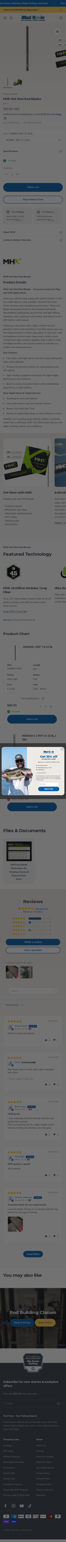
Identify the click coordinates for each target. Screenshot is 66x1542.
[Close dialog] (62, 749)
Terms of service (40, 779)
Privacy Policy (58, 778)
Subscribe (48, 789)
